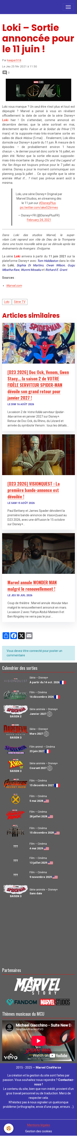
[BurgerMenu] (68, 7)
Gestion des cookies (38, 1131)
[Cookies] (8, 1128)
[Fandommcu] (38, 1002)
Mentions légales (38, 1125)
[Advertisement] (38, 932)
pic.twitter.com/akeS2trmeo (39, 207)
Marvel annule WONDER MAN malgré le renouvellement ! (32, 585)
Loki (6, 301)
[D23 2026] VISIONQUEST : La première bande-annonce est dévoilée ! (33, 490)
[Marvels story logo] (38, 985)
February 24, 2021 (39, 220)
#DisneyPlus (47, 203)
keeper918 (14, 60)
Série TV (19, 301)
